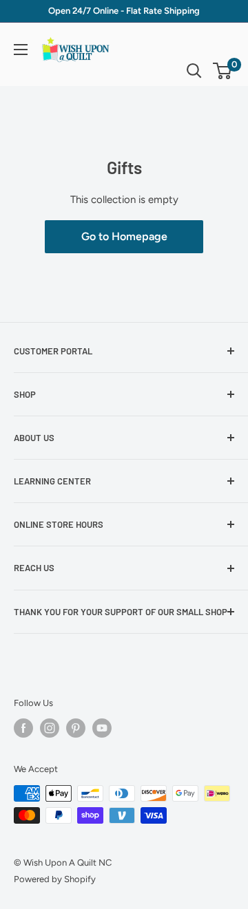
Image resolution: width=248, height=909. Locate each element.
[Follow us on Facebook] (23, 728)
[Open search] (194, 70)
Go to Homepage (124, 236)
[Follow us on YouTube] (102, 728)
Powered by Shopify (55, 879)
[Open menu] (21, 49)
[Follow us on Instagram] (49, 728)
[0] (222, 71)
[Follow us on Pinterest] (75, 728)
